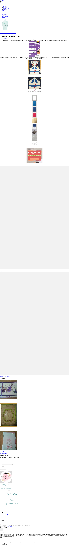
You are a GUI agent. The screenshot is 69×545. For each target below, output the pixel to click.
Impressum (3, 17)
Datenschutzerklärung (5, 16)
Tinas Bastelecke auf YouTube (4, 518)
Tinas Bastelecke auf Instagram (4, 514)
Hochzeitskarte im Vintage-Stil (4, 429)
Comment (1, 463)
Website (1, 468)
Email (1, 466)
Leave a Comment (14, 38)
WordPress (27, 523)
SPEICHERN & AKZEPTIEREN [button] (4, 544)
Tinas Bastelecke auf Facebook (4, 510)
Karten (4, 400)
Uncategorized (2, 34)
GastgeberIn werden (6, 8)
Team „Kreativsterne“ (4, 14)
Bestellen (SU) (5, 7)
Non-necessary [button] (2, 540)
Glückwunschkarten (2, 428)
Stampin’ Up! (3, 5)
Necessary (2, 538)
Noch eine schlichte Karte (3, 453)
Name (1, 464)
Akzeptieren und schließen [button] (3, 527)
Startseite (3, 3)
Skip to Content (2, 0)
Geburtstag (1, 400)
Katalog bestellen (5, 6)
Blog (2, 4)
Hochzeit (7, 428)
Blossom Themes (20, 523)
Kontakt (3, 15)
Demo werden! (5, 9)
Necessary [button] (1, 537)
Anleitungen (3, 10)
